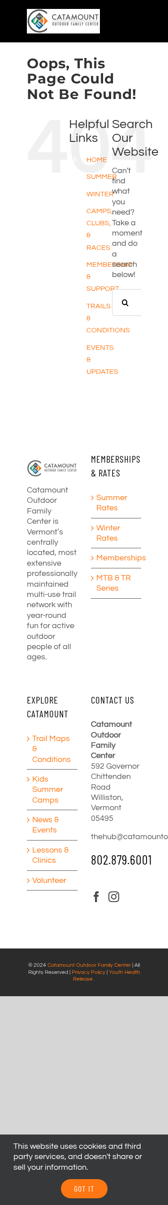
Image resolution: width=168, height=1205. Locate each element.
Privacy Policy (88, 972)
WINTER (100, 194)
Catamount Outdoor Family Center (89, 965)
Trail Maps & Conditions (51, 749)
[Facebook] (96, 896)
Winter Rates (108, 533)
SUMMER (101, 176)
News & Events (45, 825)
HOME (96, 159)
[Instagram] (113, 896)
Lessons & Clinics (50, 855)
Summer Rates (111, 502)
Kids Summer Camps (47, 789)
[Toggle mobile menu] (163, 19)
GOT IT (84, 1188)
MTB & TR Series (113, 583)
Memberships (116, 558)
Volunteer (49, 880)
